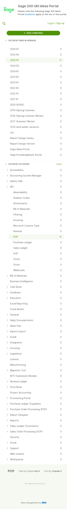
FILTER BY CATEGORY (19, 164)
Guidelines (30, 14)
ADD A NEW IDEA (34, 33)
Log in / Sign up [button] (56, 23)
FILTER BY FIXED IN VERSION (22, 40)
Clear (59, 164)
